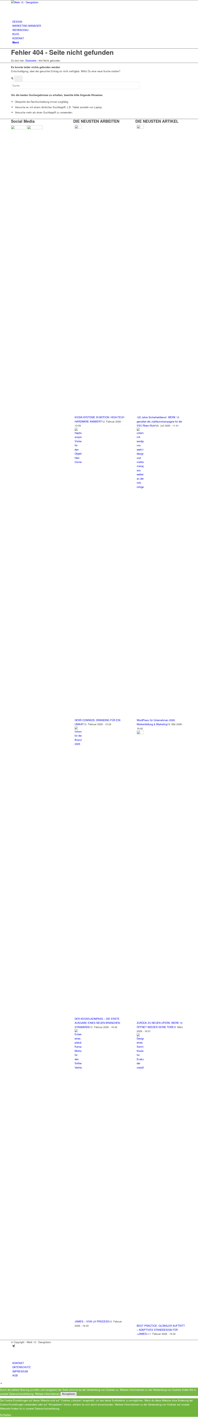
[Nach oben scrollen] (1, 1383)
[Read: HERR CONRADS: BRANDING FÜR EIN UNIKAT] (78, 462)
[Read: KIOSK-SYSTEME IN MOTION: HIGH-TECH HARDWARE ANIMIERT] (78, 127)
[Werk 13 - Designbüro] (40, 2)
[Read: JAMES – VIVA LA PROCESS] (78, 1067)
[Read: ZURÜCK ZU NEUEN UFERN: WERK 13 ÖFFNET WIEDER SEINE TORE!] (140, 733)
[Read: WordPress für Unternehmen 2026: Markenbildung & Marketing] (140, 487)
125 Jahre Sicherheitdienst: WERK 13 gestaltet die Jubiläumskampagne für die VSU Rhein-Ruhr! (159, 421)
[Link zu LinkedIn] (13, 1350)
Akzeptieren (68, 1393)
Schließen (5, 1415)
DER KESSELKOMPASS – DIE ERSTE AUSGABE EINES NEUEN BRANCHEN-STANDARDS (97, 1023)
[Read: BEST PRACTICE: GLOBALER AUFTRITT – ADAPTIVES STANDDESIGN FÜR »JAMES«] (140, 1067)
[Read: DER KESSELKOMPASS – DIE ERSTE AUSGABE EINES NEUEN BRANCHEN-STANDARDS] (78, 744)
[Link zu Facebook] (13, 1354)
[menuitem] (99, 22)
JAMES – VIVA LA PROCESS (92, 1321)
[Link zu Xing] (13, 1346)
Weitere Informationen (47, 1394)
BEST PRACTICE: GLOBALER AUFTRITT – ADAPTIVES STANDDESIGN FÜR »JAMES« (161, 1330)
